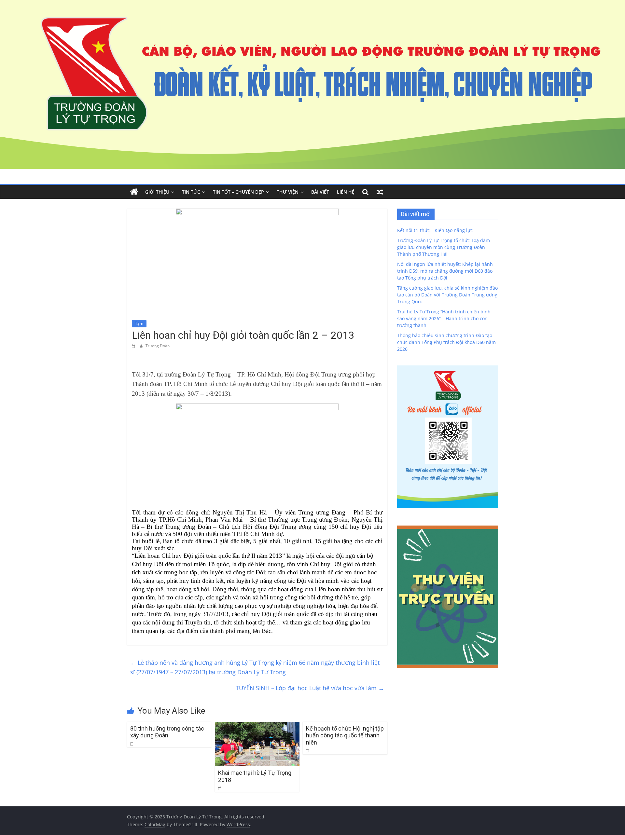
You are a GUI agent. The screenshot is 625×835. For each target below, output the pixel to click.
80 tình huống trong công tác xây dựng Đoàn (167, 732)
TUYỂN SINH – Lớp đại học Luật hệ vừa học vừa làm (310, 688)
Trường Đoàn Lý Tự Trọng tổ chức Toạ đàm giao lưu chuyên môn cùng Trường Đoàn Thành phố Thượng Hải (443, 247)
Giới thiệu (157, 192)
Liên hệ (345, 192)
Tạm (139, 323)
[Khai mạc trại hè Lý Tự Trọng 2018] (257, 725)
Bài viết (320, 192)
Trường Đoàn (158, 346)
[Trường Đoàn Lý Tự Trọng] (134, 192)
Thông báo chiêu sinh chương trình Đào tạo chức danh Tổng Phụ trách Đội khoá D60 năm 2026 (446, 342)
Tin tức (191, 192)
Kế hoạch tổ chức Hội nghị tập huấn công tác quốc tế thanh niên (345, 735)
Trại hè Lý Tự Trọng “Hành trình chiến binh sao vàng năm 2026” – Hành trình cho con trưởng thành (444, 318)
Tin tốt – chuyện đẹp (238, 192)
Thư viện (288, 192)
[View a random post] (380, 192)
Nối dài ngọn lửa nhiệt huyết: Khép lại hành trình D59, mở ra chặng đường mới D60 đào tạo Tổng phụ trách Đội (445, 271)
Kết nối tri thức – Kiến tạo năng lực (435, 230)
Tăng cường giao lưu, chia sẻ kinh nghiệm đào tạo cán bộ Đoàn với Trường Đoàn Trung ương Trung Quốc (447, 295)
